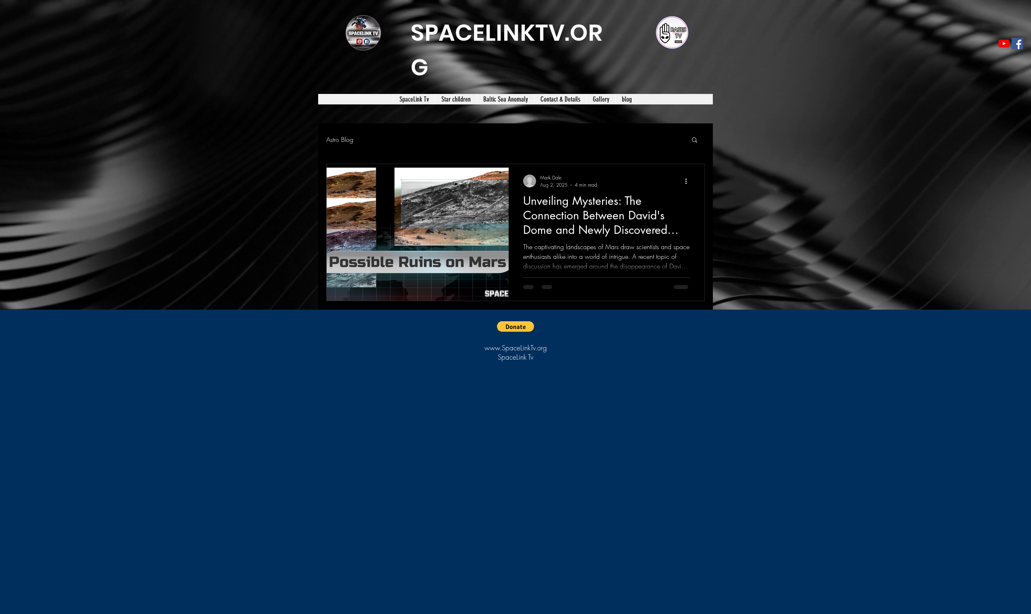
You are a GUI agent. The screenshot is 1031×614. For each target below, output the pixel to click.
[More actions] (689, 181)
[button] (694, 140)
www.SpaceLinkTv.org (515, 347)
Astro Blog (339, 139)
